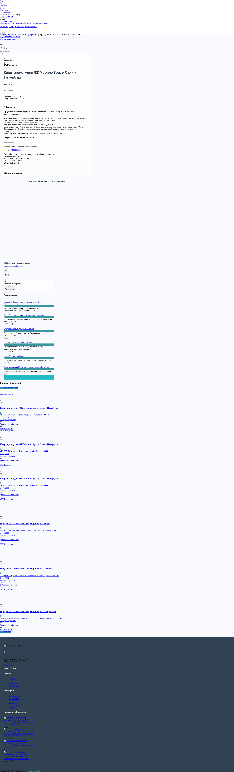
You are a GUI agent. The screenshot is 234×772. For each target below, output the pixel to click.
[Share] (3, 51)
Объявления (5, 12)
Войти (2, 33)
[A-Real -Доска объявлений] (12, 23)
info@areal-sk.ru (6, 21)
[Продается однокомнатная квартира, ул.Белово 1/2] (20, 743)
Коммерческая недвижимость (15, 704)
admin (6, 262)
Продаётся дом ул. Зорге (14, 356)
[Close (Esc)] (1, 51)
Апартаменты (14, 699)
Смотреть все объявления (14, 266)
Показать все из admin (9, 388)
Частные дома (14, 696)
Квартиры (29, 34)
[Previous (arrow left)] (1, 53)
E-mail (7, 275)
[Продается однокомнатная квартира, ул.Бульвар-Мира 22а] (20, 731)
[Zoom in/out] (8, 51)
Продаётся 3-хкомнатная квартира (18, 342)
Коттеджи (13, 701)
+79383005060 (16, 150)
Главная (3, 6)
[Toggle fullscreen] (6, 51)
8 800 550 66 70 (6, 17)
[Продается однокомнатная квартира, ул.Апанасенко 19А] (20, 720)
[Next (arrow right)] (3, 53)
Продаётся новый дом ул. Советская (19, 329)
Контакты (4, 10)
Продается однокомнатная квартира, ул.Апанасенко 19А (19, 723)
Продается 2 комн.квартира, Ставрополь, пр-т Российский (16, 757)
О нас (2, 8)
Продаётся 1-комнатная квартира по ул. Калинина (24, 315)
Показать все (5, 632)
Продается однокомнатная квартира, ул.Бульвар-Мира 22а (19, 735)
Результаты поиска (16, 34)
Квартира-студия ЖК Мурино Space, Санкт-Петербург (26, 367)
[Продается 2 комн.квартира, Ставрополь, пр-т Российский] (20, 754)
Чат (6, 271)
